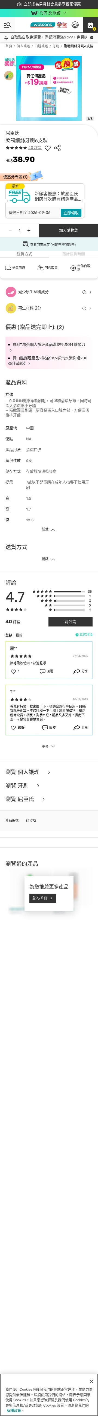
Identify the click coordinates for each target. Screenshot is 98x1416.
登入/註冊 (39, 898)
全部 (8, 635)
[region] (49, 1395)
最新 (19, 635)
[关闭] (91, 1381)
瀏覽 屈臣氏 (20, 799)
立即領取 (71, 213)
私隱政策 (14, 1410)
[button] (90, 24)
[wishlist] (48, 148)
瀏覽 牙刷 (17, 785)
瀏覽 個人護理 (23, 772)
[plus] (29, 230)
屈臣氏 (12, 133)
